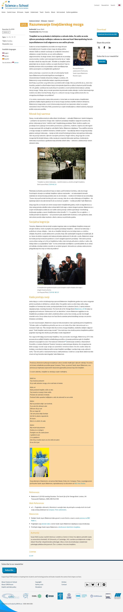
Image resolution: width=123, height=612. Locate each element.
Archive (64, 582)
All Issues (20, 12)
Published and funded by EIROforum (12, 604)
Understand (34, 12)
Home (3, 12)
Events (47, 12)
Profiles (9, 41)
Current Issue (11, 12)
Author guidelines (72, 12)
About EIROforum (7, 584)
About (53, 12)
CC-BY (31, 556)
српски (6, 56)
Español (6, 59)
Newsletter (105, 5)
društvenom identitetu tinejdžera (69, 527)
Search (113, 5)
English (6, 53)
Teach (41, 12)
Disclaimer (38, 587)
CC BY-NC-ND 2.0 (54, 292)
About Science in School (9, 582)
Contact (96, 5)
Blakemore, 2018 (80, 309)
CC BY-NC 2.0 (52, 184)
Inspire (27, 12)
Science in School (34, 21)
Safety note (39, 584)
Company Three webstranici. (57, 510)
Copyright (38, 582)
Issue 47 (51, 21)
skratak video (46, 524)
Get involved (61, 12)
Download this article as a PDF (107, 34)
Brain (11, 44)
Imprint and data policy (9, 587)
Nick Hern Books (80, 483)
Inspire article (24, 24)
